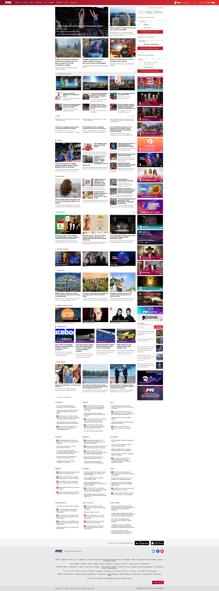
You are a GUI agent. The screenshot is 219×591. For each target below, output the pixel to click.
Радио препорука (64, 305)
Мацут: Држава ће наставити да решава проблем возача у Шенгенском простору (67, 422)
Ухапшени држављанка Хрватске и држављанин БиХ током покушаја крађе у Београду (67, 442)
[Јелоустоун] (150, 252)
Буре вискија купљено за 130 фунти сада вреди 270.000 (67, 527)
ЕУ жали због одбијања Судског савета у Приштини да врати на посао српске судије (67, 412)
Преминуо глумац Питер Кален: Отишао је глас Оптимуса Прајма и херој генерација (94, 507)
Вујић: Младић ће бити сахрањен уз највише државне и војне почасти (93, 457)
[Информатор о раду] (150, 393)
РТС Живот (108, 571)
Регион (85, 402)
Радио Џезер (157, 574)
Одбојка (95, 564)
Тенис (112, 469)
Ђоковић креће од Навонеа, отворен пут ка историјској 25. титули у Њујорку (122, 493)
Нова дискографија (88, 321)
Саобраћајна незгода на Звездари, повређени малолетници (65, 461)
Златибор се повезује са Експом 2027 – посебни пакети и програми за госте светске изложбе (121, 295)
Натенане (60, 362)
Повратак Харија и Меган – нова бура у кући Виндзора (68, 385)
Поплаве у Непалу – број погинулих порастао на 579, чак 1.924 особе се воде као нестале (98, 106)
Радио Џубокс (136, 574)
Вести (17, 2)
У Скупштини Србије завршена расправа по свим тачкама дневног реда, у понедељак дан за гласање (99, 95)
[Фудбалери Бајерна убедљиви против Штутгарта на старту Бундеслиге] (113, 166)
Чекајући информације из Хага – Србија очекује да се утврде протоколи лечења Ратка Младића (94, 61)
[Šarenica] (150, 268)
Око (58, 116)
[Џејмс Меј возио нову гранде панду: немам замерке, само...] (126, 336)
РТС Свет (84, 571)
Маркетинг (100, 578)
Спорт (25, 2)
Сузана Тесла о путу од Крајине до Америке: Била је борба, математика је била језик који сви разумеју (126, 191)
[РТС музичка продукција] (150, 378)
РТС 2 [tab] (150, 21)
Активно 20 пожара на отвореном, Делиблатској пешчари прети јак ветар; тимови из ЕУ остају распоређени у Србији (67, 62)
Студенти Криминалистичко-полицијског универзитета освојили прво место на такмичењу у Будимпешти (95, 452)
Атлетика (117, 564)
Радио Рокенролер (125, 574)
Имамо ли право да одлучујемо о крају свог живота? (67, 319)
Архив (109, 575)
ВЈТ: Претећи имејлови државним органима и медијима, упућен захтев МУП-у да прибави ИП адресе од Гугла (67, 452)
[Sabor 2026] (150, 207)
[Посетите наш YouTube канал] (162, 551)
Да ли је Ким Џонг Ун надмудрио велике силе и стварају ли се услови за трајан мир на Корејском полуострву (122, 386)
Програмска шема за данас (150, 32)
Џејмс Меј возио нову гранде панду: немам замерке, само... (124, 346)
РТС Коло (125, 571)
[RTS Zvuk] (150, 237)
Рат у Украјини (125, 559)
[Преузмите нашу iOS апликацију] (157, 543)
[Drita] (150, 283)
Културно (60, 212)
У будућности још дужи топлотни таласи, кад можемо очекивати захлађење (94, 87)
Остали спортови (134, 564)
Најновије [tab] (140, 323)
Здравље (114, 567)
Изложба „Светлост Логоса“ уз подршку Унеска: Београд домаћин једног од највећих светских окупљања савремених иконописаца (95, 238)
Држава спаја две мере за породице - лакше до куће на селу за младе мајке (121, 449)
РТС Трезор (133, 571)
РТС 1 (67, 571)
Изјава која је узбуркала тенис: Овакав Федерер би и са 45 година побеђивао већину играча (121, 484)
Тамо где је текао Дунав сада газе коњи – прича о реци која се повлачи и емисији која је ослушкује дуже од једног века (95, 386)
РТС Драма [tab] (142, 40)
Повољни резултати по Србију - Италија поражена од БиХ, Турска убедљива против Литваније (66, 165)
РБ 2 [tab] (147, 58)
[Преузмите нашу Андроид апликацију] (142, 543)
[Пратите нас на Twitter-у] (153, 551)
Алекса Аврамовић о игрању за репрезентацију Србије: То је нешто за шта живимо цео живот (95, 484)
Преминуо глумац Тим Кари (91, 512)
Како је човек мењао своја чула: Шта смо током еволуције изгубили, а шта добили (67, 201)
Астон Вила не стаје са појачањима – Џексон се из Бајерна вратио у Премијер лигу (67, 483)
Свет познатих (88, 503)
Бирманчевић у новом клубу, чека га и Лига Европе (126, 154)
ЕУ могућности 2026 (109, 561)
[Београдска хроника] (150, 175)
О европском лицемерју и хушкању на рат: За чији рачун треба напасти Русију (67, 127)
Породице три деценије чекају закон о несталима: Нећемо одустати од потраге (71, 106)
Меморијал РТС (145, 564)
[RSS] (208, 2)
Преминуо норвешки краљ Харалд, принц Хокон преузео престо (122, 422)
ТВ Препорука (62, 249)
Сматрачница (152, 559)
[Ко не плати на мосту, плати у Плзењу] (68, 83)
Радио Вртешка (147, 574)
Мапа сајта (158, 582)
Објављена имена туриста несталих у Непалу (121, 418)
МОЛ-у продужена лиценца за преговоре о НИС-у (126, 94)
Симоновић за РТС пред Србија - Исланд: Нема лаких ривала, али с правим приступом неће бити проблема (95, 489)
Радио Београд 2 (80, 574)
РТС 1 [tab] (142, 21)
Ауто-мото (124, 564)
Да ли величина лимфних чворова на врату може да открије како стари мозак (101, 195)
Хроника (58, 437)
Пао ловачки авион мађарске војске (93, 431)
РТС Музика (141, 571)
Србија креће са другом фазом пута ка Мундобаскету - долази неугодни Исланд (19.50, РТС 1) (95, 495)
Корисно (60, 270)
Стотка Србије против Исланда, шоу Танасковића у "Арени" (80, 26)
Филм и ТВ (121, 567)
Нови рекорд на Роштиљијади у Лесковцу (125, 180)
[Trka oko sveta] (150, 83)
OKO (31, 2)
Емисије (59, 2)
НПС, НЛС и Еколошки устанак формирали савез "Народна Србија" (66, 406)
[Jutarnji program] (150, 144)
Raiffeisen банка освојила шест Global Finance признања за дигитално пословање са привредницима (67, 295)
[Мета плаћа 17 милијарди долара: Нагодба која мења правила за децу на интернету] (64, 336)
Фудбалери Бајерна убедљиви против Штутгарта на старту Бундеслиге (126, 164)
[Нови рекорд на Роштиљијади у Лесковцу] (113, 182)
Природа (134, 567)
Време (133, 559)
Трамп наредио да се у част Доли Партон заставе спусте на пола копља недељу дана (94, 516)
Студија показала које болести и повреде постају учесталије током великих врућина (100, 182)
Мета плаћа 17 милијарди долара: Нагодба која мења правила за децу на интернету (64, 347)
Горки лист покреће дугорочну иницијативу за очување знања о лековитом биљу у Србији (95, 295)
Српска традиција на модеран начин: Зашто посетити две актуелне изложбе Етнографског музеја (122, 237)
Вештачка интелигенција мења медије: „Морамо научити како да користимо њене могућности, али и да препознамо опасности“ (122, 508)
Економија (114, 437)
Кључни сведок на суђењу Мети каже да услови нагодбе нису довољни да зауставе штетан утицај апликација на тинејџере (122, 515)
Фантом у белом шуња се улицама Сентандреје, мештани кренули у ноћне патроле (94, 414)
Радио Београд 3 (91, 574)
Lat (195, 2)
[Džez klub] (150, 222)
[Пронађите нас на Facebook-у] (158, 551)
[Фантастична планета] (150, 129)
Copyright (66, 588)
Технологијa (114, 503)
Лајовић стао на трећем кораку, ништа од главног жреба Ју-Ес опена (122, 489)
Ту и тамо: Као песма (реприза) (119, 321)
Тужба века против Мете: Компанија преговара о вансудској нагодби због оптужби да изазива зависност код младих (122, 526)
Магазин (38, 2)
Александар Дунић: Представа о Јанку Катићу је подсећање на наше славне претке (94, 527)
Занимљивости (61, 503)
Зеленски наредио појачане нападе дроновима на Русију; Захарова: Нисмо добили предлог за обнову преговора (126, 106)
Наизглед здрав (112, 568)
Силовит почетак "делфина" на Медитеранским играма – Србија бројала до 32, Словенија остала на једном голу (95, 160)
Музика (82, 567)
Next (162, 21)
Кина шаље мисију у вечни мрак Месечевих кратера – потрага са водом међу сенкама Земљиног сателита (85, 348)
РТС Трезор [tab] (149, 40)
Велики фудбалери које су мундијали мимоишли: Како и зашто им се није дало (94, 127)
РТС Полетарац (151, 571)
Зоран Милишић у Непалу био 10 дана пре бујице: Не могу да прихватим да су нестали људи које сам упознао (122, 86)
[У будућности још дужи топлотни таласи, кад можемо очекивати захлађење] (95, 83)
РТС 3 (77, 571)
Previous (138, 21)
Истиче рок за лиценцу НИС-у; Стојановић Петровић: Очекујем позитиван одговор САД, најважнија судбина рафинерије (121, 460)
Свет (112, 402)
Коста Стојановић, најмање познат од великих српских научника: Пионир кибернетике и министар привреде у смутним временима (121, 129)
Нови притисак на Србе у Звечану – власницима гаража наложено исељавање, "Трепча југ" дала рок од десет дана (68, 417)
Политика (59, 402)
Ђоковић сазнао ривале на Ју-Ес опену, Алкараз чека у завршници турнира (122, 478)
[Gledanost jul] (150, 190)
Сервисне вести (141, 559)
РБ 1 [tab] (140, 58)
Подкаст (160, 559)
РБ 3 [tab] (153, 58)
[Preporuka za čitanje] (150, 298)
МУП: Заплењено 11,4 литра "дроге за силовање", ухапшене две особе (66, 457)
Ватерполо (109, 564)
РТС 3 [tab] (157, 21)
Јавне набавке (109, 578)
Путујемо (96, 567)
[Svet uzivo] (150, 160)
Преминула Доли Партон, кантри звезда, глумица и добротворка (94, 521)
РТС (66, 2)
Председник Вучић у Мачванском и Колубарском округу (71, 95)
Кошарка (86, 469)
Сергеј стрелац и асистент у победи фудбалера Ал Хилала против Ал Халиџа (126, 145)
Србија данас (83, 559)
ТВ (45, 2)
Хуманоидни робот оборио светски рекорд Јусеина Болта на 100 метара (105, 346)
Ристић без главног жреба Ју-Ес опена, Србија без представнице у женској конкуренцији (122, 473)
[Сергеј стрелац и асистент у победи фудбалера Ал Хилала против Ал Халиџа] (113, 146)
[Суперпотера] (150, 99)
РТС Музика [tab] (157, 40)
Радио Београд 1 (68, 574)
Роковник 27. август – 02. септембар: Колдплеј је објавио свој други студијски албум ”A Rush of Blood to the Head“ (67, 237)
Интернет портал (127, 578)
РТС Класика (116, 571)
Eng (200, 2)
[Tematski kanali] (150, 314)
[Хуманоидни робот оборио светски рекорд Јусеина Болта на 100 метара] (105, 336)
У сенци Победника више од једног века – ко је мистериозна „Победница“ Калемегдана (126, 201)
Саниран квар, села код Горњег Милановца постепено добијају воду (94, 462)
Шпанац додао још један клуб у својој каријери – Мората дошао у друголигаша (67, 492)
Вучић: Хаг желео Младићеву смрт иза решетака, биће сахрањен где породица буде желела (67, 428)
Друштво (86, 437)
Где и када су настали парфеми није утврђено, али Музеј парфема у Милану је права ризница (67, 522)
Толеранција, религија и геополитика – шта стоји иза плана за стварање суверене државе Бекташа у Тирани (95, 420)
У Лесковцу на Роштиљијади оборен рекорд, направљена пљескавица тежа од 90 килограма (67, 516)
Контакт (93, 578)
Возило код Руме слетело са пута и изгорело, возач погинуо (122, 60)
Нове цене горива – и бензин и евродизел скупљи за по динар (122, 454)
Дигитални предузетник (146, 567)
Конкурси (117, 578)
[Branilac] (150, 114)
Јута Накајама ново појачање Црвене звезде (100, 145)
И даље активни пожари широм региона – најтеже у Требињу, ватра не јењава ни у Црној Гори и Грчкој (94, 426)
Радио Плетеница (113, 574)
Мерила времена (115, 559)
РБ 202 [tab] (160, 58)
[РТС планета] (182, 2)
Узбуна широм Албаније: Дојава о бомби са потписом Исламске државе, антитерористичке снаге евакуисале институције (94, 408)
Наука (128, 567)
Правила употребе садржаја (78, 588)
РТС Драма (99, 571)
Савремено (61, 327)
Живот (65, 567)
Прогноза (141, 12)
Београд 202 (102, 574)
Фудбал (58, 469)
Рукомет (101, 564)
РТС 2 (72, 571)
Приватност (58, 588)
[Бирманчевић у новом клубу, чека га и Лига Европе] (113, 156)
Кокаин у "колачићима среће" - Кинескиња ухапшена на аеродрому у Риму (121, 428)
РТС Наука (91, 571)
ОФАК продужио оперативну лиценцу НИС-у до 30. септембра (123, 29)
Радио (51, 2)
